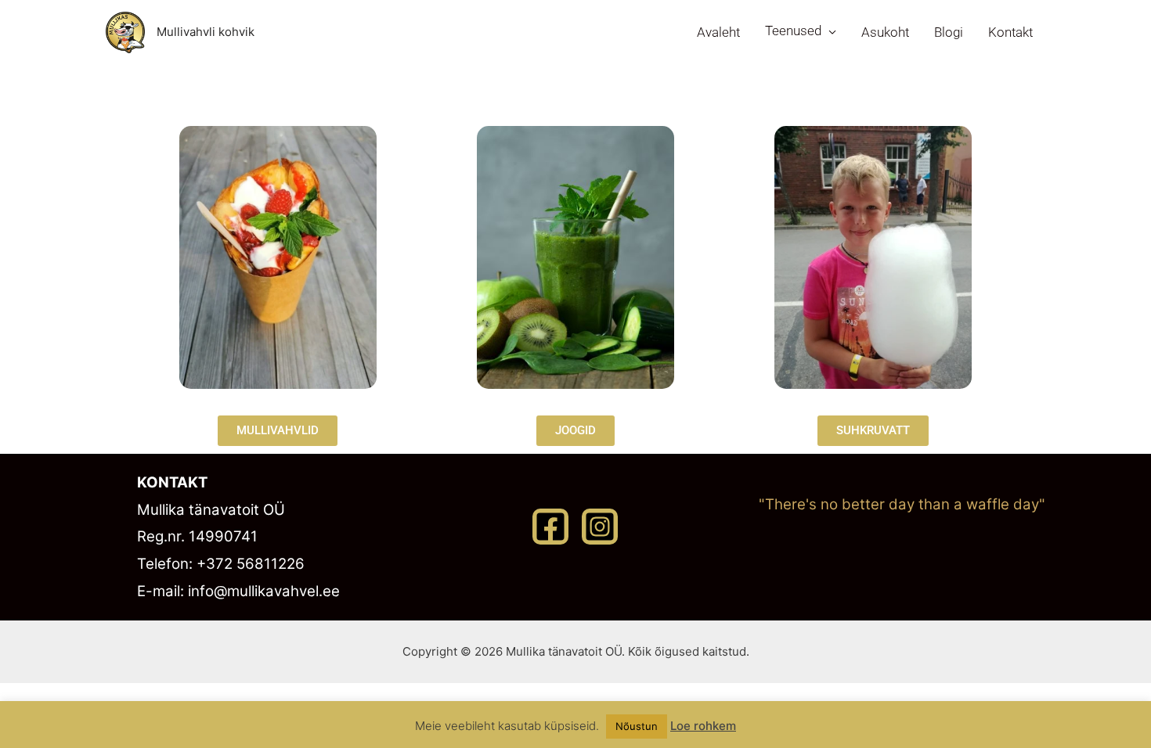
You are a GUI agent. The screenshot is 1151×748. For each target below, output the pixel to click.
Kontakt (1010, 32)
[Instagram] (600, 527)
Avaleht (718, 32)
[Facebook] (550, 527)
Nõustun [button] (636, 726)
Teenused (793, 30)
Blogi (948, 32)
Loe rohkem (703, 725)
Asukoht (885, 32)
